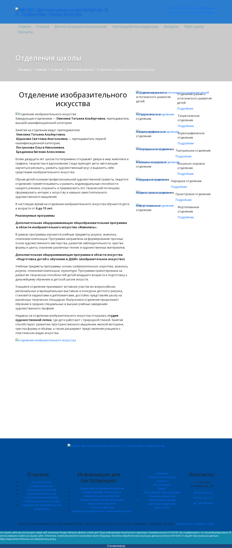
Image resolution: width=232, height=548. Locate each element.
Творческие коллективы (41, 489)
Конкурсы (171, 26)
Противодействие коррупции (135, 26)
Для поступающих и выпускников (80, 26)
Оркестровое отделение (153, 193)
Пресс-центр (193, 26)
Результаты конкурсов (162, 477)
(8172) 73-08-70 (179, 8)
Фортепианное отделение (155, 206)
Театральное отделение (153, 149)
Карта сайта (162, 507)
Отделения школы (41, 486)
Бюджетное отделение (102, 503)
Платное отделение (101, 507)
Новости (162, 481)
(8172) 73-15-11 (179, 12)
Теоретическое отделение (155, 114)
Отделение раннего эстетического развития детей (172, 93)
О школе (42, 26)
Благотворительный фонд (41, 497)
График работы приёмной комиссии (102, 488)
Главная (24, 26)
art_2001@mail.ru (204, 8)
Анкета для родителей (162, 503)
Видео (162, 488)
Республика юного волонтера (41, 501)
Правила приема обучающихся (102, 492)
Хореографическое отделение (157, 132)
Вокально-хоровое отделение (157, 162)
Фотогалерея (162, 484)
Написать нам (202, 12)
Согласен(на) (116, 545)
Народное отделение (151, 180)
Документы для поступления (101, 496)
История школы (41, 482)
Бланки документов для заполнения (101, 499)
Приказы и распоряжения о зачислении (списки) (101, 511)
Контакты (25, 32)
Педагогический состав (41, 493)
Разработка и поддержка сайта (195, 523)
